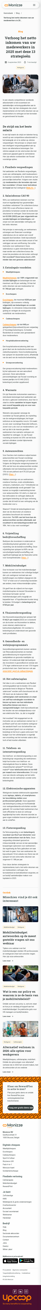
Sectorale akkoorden (11, 1233)
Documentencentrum (11, 1237)
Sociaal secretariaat (10, 1211)
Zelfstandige (8, 1195)
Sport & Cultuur (9, 1158)
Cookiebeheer (26, 1273)
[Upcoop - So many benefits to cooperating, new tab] (20, 1300)
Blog (4, 1230)
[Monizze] (13, 5)
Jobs (5, 1243)
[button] (20, 1107)
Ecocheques (8, 300)
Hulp (4, 1227)
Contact (6, 1240)
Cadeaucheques (9, 324)
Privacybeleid (7, 1270)
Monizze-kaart (8, 1168)
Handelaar (7, 1218)
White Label (7, 1249)
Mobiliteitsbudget (10, 1183)
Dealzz (5, 1246)
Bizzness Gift (8, 1161)
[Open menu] (34, 5)
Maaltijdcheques (10, 278)
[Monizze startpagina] (13, 1125)
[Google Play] (26, 1260)
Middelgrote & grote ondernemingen (17, 1202)
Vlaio (11, 474)
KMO (5, 1199)
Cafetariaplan (8, 1180)
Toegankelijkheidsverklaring (11, 1273)
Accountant (7, 1208)
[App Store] (10, 1260)
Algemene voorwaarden (19, 1270)
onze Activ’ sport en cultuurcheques (18, 671)
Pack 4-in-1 (7, 1164)
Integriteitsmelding (9, 1276)
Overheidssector (9, 1205)
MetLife (30, 188)
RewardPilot (8, 1186)
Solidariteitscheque (10, 1171)
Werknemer (7, 1215)
